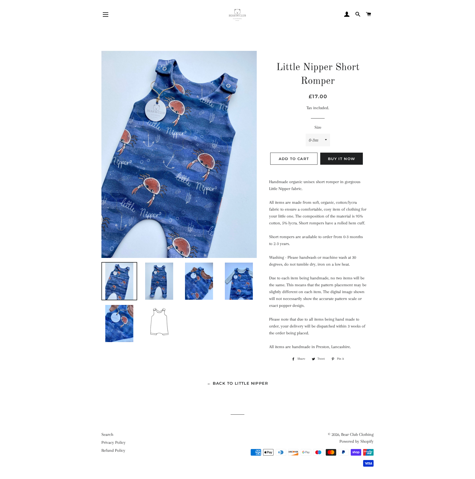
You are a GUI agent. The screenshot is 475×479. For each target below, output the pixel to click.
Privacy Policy (113, 442)
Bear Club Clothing (357, 434)
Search (107, 434)
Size (317, 127)
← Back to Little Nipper (237, 383)
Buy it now (341, 158)
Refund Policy (113, 450)
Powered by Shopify (356, 441)
